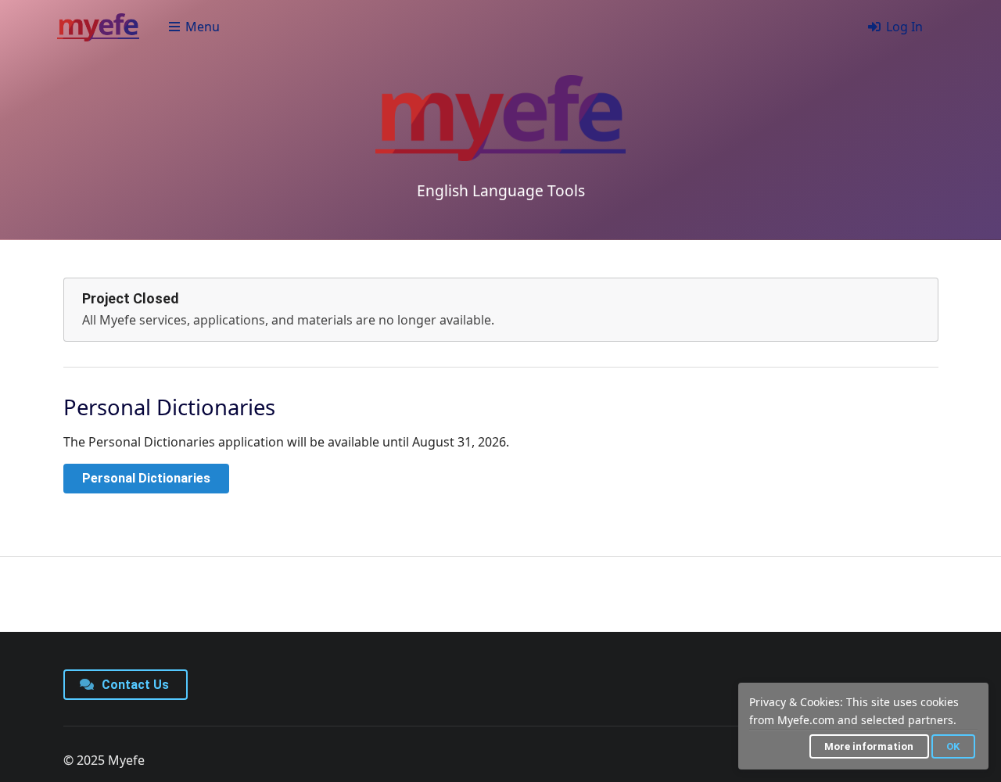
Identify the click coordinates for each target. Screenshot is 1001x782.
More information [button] (868, 746)
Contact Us (134, 684)
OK (953, 746)
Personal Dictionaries (146, 478)
